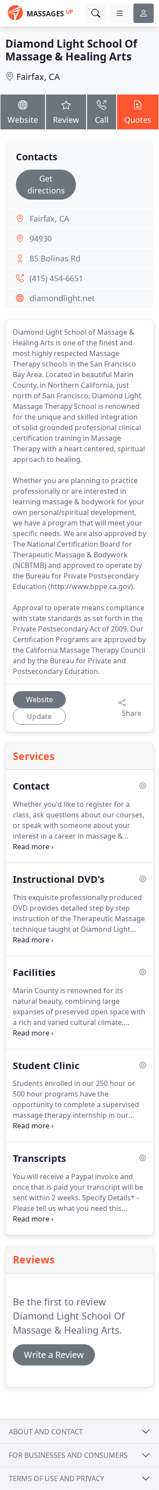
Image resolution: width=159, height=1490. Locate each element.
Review (66, 119)
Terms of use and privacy (56, 1478)
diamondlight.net (62, 298)
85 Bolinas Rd (55, 258)
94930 (41, 238)
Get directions (46, 184)
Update (39, 716)
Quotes (137, 119)
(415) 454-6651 (56, 278)
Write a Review (54, 1355)
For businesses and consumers (68, 1455)
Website (23, 119)
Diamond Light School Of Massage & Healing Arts (71, 50)
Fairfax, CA (38, 77)
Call (102, 119)
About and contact (46, 1432)
